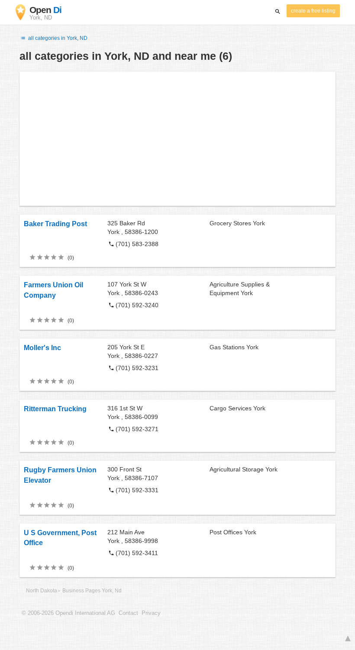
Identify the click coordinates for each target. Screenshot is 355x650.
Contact (128, 613)
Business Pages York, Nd (92, 591)
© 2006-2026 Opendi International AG (68, 613)
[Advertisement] (177, 138)
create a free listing (313, 11)
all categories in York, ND (57, 38)
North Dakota (41, 591)
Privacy (151, 613)
